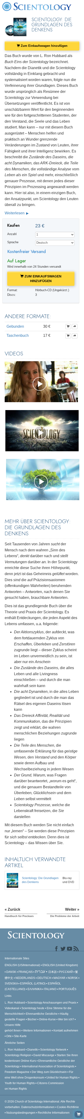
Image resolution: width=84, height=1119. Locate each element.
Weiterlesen (15, 213)
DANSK (11, 972)
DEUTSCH (44, 978)
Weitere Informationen (37, 1030)
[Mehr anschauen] (74, 326)
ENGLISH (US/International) (22, 965)
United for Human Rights (62, 1077)
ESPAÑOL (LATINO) (33, 983)
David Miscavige (43, 1055)
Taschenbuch (18, 335)
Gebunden (15, 326)
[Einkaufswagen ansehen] (78, 1114)
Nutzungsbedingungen (20, 1112)
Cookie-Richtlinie (68, 1107)
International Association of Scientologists (48, 1066)
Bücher (32, 1019)
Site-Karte (20, 1036)
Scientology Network (53, 1049)
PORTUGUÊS (67, 989)
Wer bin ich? (66, 1019)
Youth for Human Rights (20, 1083)
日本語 (52, 972)
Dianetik (32, 1049)
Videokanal (12, 1008)
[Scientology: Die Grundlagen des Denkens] (12, 880)
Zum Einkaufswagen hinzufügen (43, 45)
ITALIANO (50, 989)
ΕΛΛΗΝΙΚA (35, 989)
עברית (40, 972)
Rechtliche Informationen (54, 1112)
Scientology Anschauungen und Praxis (51, 1002)
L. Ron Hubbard (15, 1002)
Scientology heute (32, 1008)
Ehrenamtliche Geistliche (42, 1013)
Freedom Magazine (17, 1072)
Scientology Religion (18, 1055)
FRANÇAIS (25, 972)
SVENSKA (11, 983)
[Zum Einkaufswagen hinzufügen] (68, 326)
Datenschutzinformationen (38, 1107)
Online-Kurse (47, 1019)
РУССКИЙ (66, 972)
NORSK (73, 978)
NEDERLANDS (25, 978)
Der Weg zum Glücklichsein (49, 1072)
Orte (9, 1036)
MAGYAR (59, 978)
